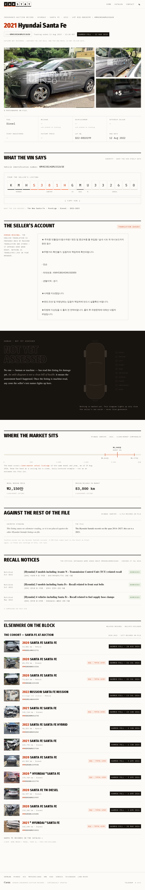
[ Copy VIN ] (72, 201)
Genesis (59, 877)
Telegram (129, 883)
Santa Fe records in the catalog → (23, 838)
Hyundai (42, 17)
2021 (66, 17)
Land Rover (83, 877)
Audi (51, 877)
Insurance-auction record (19, 17)
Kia (24, 877)
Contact (130, 4)
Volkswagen (70, 877)
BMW (45, 877)
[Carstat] (17, 4)
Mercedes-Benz (34, 877)
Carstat (7, 882)
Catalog (119, 4)
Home (108, 4)
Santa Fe (55, 17)
